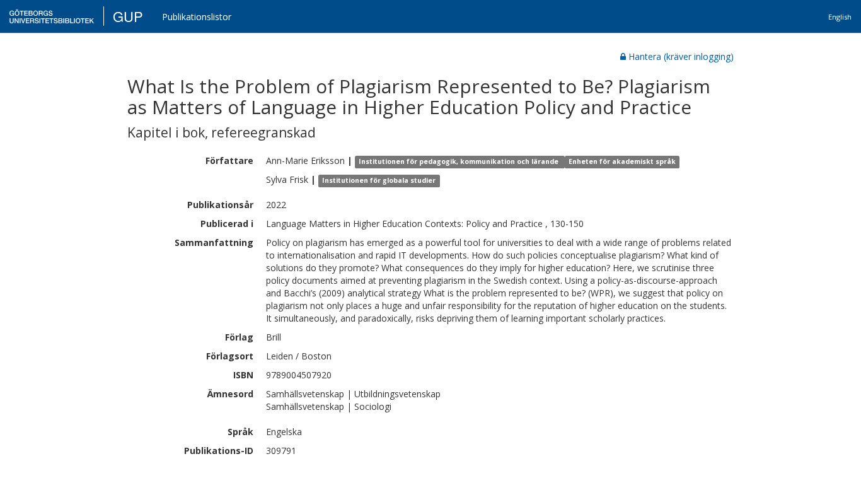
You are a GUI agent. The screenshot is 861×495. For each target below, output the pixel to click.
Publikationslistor (196, 17)
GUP (128, 16)
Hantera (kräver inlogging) (681, 56)
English (840, 16)
